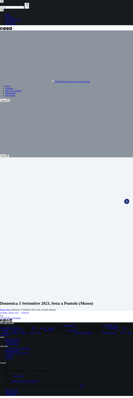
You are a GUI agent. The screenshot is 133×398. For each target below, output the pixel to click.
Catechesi (9, 88)
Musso (9, 318)
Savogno (5, 330)
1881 (39, 332)
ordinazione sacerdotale (10, 328)
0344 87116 (18, 376)
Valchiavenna (113, 328)
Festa (3, 318)
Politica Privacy (11, 392)
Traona (23, 332)
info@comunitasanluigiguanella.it (25, 381)
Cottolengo (72, 330)
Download (25, 313)
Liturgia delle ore (12, 342)
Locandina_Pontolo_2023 (9, 313)
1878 (32, 332)
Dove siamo (10, 95)
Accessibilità (10, 395)
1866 (34, 328)
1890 (129, 332)
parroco (5, 332)
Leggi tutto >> (6, 335)
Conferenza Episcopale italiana (18, 348)
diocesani (113, 325)
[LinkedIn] (10, 321)
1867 (15, 330)
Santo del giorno (12, 344)
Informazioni (10, 93)
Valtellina (14, 332)
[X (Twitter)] (4, 29)
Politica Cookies (12, 390)
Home (7, 86)
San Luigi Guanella (13, 91)
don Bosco (48, 330)
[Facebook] (1, 29)
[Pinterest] (7, 321)
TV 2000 (9, 355)
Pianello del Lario (109, 332)
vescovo (42, 328)
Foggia (51, 328)
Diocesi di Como (12, 351)
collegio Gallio (69, 325)
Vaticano (8, 358)
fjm (82, 385)
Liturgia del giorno (13, 339)
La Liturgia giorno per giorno (17, 353)
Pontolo (17, 318)
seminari (106, 325)
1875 (21, 330)
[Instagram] (7, 29)
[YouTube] (10, 29)
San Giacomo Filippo (83, 332)
